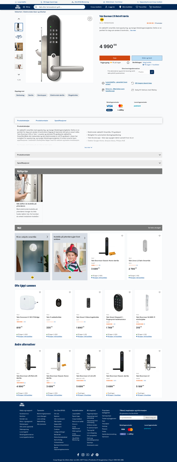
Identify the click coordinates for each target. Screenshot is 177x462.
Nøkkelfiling (41, 421)
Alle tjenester (41, 424)
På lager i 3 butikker (84, 395)
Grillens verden (92, 425)
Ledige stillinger (59, 432)
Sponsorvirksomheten (61, 445)
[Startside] (18, 7)
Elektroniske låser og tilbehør (34, 12)
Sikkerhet (18, 12)
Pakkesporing (24, 429)
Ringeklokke (73, 95)
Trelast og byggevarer (109, 418)
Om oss (56, 413)
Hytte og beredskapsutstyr (93, 439)
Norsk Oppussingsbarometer (61, 448)
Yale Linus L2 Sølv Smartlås (139, 261)
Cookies (57, 429)
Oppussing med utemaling (92, 417)
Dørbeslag (20, 95)
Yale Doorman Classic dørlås (117, 376)
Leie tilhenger (41, 416)
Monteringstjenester (44, 413)
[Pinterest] (97, 454)
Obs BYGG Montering (75, 439)
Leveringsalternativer (27, 437)
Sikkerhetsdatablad (60, 437)
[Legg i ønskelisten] (89, 18)
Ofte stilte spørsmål (26, 426)
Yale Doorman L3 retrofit (86, 376)
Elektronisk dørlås (57, 95)
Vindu (104, 431)
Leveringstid (24, 432)
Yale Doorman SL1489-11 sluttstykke (145, 318)
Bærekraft (57, 434)
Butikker (22, 416)
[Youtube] (87, 454)
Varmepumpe (106, 416)
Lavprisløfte (76, 413)
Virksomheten (59, 442)
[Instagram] (83, 454)
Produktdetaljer (23, 121)
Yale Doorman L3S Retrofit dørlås (26, 377)
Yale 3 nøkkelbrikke (53, 317)
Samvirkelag (58, 440)
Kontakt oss (23, 419)
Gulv (103, 421)
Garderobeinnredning (109, 434)
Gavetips (90, 442)
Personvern (57, 426)
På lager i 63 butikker (55, 336)
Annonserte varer (92, 445)
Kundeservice (24, 413)
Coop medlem (77, 419)
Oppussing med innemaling (92, 421)
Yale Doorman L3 (142, 376)
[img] (107, 265)
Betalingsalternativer (27, 434)
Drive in (74, 424)
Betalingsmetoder (113, 102)
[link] (154, 23)
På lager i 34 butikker (85, 336)
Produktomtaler (42, 121)
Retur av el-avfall (77, 421)
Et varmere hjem (92, 428)
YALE (92, 258)
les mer (133, 30)
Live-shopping (92, 433)
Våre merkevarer (59, 419)
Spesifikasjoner (60, 121)
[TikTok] (92, 454)
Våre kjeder (58, 421)
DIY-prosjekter (92, 435)
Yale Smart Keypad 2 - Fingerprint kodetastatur (116, 318)
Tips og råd (90, 430)
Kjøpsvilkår (57, 424)
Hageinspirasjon (92, 413)
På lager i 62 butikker (137, 277)
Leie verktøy (41, 419)
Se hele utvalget (154, 228)
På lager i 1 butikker (151, 65)
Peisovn (104, 429)
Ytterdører (105, 424)
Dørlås (30, 95)
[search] (36, 7)
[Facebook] (78, 454)
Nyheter (56, 416)
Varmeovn (105, 437)
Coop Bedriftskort (76, 434)
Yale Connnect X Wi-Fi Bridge (27, 317)
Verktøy (104, 426)
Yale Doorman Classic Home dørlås (105, 261)
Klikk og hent (76, 431)
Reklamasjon (24, 424)
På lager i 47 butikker (115, 336)
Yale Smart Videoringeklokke (87, 317)
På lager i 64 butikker (25, 336)
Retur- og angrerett (26, 421)
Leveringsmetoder (140, 102)
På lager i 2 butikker (144, 395)
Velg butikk (147, 62)
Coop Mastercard (76, 427)
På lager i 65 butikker (100, 277)
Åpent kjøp (76, 416)
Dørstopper (41, 95)
